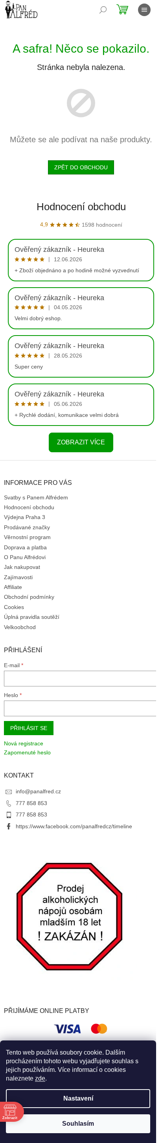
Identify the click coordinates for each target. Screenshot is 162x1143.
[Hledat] (103, 10)
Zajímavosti (18, 577)
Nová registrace (23, 743)
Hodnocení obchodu (81, 207)
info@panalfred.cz (38, 791)
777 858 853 (31, 803)
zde (40, 1078)
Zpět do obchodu (81, 167)
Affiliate (13, 587)
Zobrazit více (81, 442)
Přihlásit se (28, 728)
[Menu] (144, 10)
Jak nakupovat (22, 567)
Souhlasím (78, 1123)
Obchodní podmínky (29, 597)
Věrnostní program (27, 537)
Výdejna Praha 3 (24, 517)
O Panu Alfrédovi (25, 557)
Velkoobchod (20, 627)
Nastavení (78, 1098)
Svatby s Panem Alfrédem (36, 497)
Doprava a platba (25, 547)
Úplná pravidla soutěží (31, 617)
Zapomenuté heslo (27, 752)
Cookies (14, 607)
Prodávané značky (27, 527)
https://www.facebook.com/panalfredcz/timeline (74, 826)
